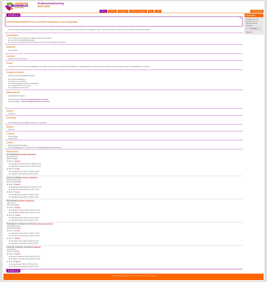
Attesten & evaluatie (138, 11)
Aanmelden (253, 28)
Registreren (249, 32)
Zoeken (112, 11)
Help (158, 11)
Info (151, 11)
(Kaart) (15, 158)
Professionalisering (51, 3)
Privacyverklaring (151, 275)
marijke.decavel (35, 101)
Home (103, 11)
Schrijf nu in (13, 15)
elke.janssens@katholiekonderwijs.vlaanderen (34, 99)
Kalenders (123, 11)
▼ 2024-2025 (257, 11)
